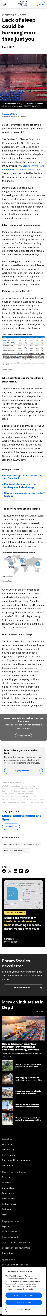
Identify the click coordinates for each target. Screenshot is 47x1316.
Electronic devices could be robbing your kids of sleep (20, 486)
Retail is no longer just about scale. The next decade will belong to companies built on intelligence (28, 1121)
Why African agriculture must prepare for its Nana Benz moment (28, 1066)
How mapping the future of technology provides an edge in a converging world (29, 1080)
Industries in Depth (15, 15)
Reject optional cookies (23, 1295)
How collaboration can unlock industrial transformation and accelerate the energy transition (20, 1047)
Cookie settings (23, 1309)
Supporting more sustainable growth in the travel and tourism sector (28, 1093)
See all (40, 1011)
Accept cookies (23, 735)
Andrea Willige (9, 114)
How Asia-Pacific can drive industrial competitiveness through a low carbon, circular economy (28, 1107)
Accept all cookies (23, 1302)
